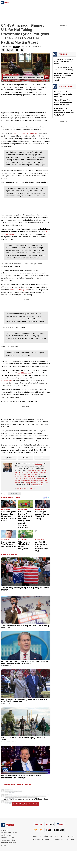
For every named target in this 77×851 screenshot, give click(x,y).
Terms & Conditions (60, 840)
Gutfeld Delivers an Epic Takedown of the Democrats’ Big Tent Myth (21, 776)
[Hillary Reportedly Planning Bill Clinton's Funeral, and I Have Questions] (25, 683)
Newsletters (38, 840)
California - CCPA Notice (71, 840)
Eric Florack (5, 628)
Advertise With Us (60, 836)
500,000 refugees (24, 373)
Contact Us (37, 836)
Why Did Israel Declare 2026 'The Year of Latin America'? (63, 94)
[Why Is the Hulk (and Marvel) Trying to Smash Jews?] (25, 721)
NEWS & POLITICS (14, 494)
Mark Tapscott (6, 666)
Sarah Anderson (6, 592)
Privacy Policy (71, 836)
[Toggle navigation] (74, 2)
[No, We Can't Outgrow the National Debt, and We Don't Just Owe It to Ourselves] (25, 645)
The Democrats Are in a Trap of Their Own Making (25, 625)
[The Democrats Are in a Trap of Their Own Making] (25, 609)
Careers (47, 840)
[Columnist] (8, 467)
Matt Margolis (6, 704)
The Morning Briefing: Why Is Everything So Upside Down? (25, 588)
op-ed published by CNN (19, 289)
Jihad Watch (38, 464)
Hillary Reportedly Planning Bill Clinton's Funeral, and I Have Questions (24, 700)
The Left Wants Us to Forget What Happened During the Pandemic (63, 102)
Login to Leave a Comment (25, 804)
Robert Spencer (6, 46)
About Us (48, 836)
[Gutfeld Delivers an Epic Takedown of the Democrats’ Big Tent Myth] (25, 759)
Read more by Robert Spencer (25, 488)
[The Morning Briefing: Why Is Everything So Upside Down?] (25, 571)
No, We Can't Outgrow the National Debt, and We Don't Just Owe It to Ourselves (25, 662)
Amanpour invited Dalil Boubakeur (26, 133)
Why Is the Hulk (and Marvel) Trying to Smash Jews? (23, 738)
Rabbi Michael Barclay (8, 742)
